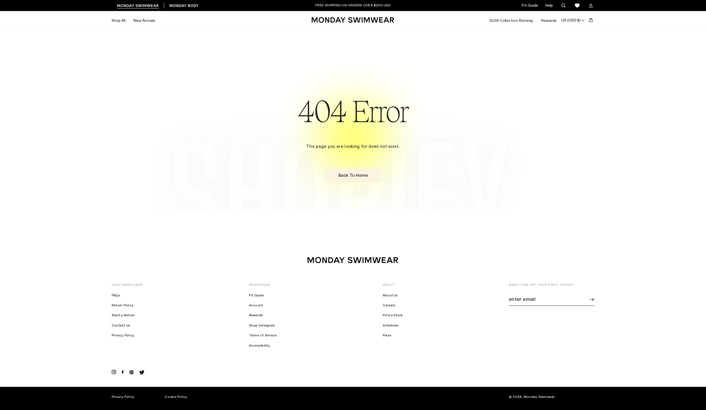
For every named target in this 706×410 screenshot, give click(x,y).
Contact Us (121, 325)
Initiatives (391, 325)
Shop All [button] (118, 21)
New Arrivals (144, 21)
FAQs (116, 295)
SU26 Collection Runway (511, 21)
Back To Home (353, 175)
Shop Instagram (262, 325)
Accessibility (259, 346)
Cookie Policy (176, 397)
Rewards (549, 21)
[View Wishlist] (577, 5)
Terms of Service (263, 335)
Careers (389, 305)
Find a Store (393, 315)
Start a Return (123, 315)
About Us (390, 295)
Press (387, 335)
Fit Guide (530, 5)
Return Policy (122, 305)
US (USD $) (571, 20)
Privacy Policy (123, 335)
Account (256, 305)
